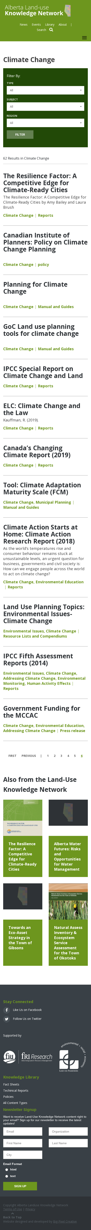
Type (10, 83)
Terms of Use (12, 1209)
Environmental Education (60, 581)
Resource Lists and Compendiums (35, 636)
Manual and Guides (56, 306)
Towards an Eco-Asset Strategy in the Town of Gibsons (20, 937)
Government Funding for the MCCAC (41, 712)
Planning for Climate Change (35, 288)
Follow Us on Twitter (26, 1019)
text (13, 1176)
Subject (12, 99)
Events (36, 24)
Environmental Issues (23, 631)
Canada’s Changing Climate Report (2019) (36, 451)
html (13, 1169)
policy (43, 264)
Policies (8, 1097)
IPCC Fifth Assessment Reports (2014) (38, 659)
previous (29, 756)
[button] (45, 90)
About (63, 24)
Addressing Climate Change (29, 678)
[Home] (37, 10)
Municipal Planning (53, 502)
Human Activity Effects (48, 683)
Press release (72, 730)
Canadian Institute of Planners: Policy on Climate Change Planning (45, 242)
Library (49, 24)
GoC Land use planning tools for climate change (41, 330)
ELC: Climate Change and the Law (41, 409)
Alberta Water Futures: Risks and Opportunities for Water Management (67, 856)
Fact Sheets (11, 1084)
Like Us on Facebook (27, 1010)
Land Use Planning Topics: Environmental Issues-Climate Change (43, 613)
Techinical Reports (15, 1090)
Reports (45, 215)
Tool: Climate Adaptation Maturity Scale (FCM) (42, 488)
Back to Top (12, 1217)
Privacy (30, 1209)
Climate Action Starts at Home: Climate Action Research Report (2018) (40, 534)
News (24, 24)
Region (12, 116)
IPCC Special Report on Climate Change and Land (43, 372)
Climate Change (18, 215)
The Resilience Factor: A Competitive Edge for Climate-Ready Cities (40, 182)
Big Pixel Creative (65, 1221)
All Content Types (15, 1103)
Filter (20, 134)
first (12, 756)
